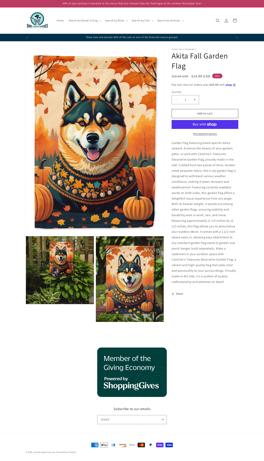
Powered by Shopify (66, 452)
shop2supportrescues (44, 452)
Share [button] (179, 293)
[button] (84, 20)
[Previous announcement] (27, 37)
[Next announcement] (237, 37)
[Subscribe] (162, 419)
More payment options (205, 133)
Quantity (176, 92)
